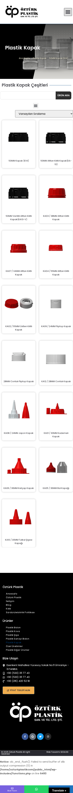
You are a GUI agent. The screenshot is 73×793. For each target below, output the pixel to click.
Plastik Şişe (12, 635)
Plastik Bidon (13, 627)
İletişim (10, 601)
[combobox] (28, 95)
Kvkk (8, 608)
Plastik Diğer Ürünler (18, 650)
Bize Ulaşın (10, 658)
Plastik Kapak (13, 642)
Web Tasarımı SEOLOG (57, 752)
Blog (8, 604)
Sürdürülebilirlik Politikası (20, 612)
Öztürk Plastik (13, 597)
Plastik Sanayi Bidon (17, 638)
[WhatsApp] (36, 789)
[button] (68, 12)
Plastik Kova (13, 631)
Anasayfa (11, 593)
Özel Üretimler (14, 646)
